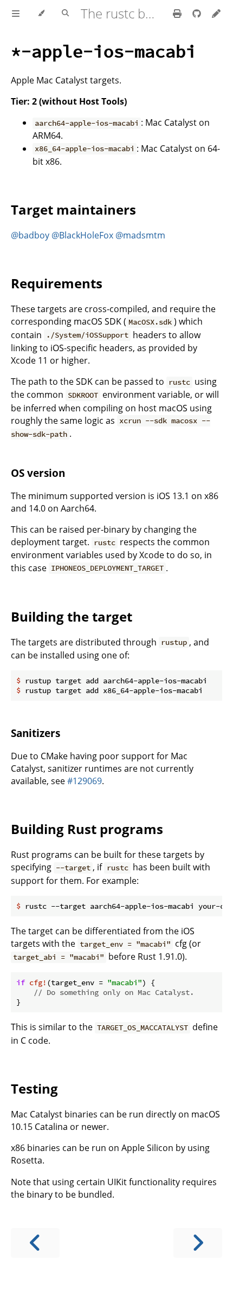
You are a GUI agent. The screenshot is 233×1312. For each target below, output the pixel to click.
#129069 (84, 781)
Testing (34, 1088)
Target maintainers (73, 209)
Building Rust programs (87, 829)
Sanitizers (35, 733)
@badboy (30, 235)
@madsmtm (140, 235)
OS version (38, 473)
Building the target (71, 616)
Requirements (56, 283)
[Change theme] (41, 13)
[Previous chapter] (35, 1243)
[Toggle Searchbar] (65, 13)
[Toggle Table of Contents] (16, 13)
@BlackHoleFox (82, 235)
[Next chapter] (197, 1243)
